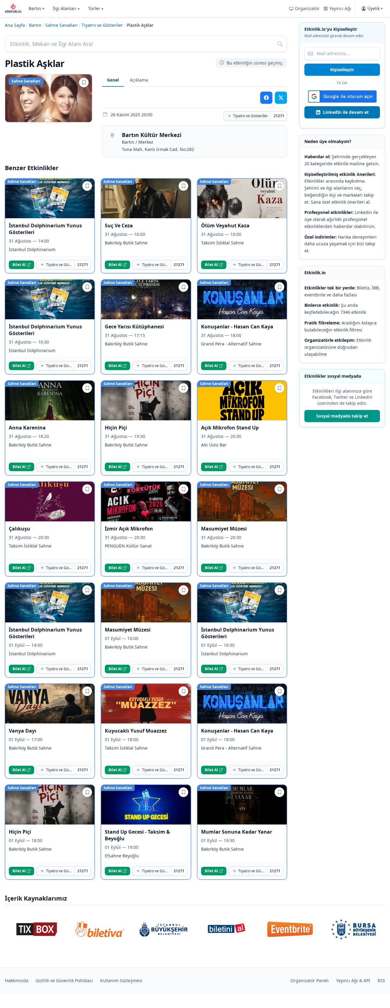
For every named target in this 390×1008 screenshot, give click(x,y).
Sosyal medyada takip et (342, 416)
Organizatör (307, 8)
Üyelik (375, 8)
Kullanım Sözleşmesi (121, 980)
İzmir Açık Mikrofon (129, 528)
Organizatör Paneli (309, 980)
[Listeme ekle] (84, 82)
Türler (95, 8)
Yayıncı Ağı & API (353, 980)
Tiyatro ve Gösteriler (102, 25)
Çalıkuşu (19, 528)
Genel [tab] (113, 80)
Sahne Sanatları (61, 25)
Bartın (36, 8)
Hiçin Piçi (116, 427)
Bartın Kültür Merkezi (151, 134)
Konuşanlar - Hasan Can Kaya (237, 326)
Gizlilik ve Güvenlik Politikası (64, 980)
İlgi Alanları (66, 8)
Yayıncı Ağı (340, 8)
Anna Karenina (27, 427)
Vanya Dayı (22, 730)
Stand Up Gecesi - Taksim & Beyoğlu (137, 835)
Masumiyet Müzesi (224, 528)
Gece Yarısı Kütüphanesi (134, 326)
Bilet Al (19, 264)
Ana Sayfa (15, 25)
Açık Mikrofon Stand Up (230, 427)
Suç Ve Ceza (119, 225)
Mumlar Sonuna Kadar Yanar (236, 831)
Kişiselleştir (342, 69)
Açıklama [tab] (139, 80)
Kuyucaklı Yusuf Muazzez (136, 730)
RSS (381, 980)
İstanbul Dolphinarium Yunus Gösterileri (45, 229)
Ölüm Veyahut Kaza (225, 225)
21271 (279, 115)
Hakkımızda (16, 980)
